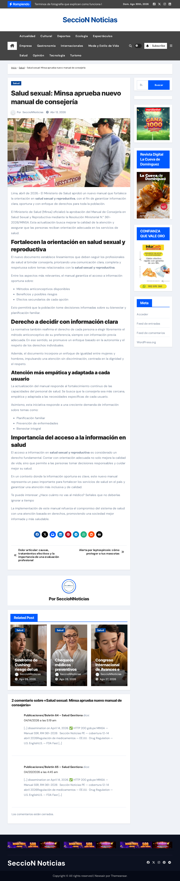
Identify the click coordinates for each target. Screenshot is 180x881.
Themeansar (119, 876)
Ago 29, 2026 (27, 679)
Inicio (14, 67)
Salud (24, 55)
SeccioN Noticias (90, 19)
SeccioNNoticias (32, 112)
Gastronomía (46, 46)
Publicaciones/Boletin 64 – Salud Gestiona (53, 715)
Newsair (100, 876)
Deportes (63, 36)
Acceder (142, 314)
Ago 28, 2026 (67, 679)
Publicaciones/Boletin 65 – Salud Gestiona (53, 767)
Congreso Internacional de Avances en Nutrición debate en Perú (109, 669)
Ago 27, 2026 (108, 679)
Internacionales (72, 46)
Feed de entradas (148, 323)
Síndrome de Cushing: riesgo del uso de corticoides (28, 667)
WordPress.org (146, 342)
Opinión (38, 55)
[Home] (12, 46)
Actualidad (27, 36)
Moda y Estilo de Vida (103, 46)
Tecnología (57, 55)
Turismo (76, 55)
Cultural (46, 36)
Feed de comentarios (151, 333)
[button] (171, 45)
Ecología (82, 36)
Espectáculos (102, 36)
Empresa (26, 46)
